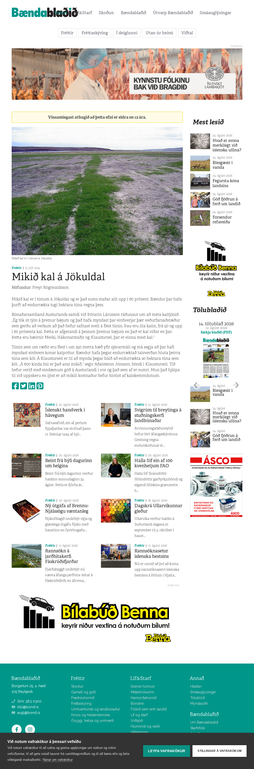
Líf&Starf (83, 12)
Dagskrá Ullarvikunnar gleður (158, 508)
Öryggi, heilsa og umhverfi (92, 721)
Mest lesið (208, 122)
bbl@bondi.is (27, 707)
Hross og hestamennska (90, 715)
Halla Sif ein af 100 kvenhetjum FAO (153, 463)
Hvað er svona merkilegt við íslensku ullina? (227, 145)
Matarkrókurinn (142, 692)
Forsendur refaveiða (222, 220)
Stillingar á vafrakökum (219, 751)
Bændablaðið (133, 12)
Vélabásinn (139, 732)
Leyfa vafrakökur (166, 751)
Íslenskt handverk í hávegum (65, 412)
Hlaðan (195, 686)
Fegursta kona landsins (226, 183)
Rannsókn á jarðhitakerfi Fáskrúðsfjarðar (61, 556)
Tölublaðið (209, 309)
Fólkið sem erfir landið (149, 709)
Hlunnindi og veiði (145, 726)
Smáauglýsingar (215, 12)
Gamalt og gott (83, 692)
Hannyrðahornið (144, 698)
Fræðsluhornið (83, 698)
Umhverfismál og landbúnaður (95, 709)
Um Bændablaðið (204, 722)
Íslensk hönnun (143, 686)
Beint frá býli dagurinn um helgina (68, 463)
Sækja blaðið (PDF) (216, 332)
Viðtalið (137, 721)
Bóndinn (137, 703)
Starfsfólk (197, 728)
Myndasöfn (199, 703)
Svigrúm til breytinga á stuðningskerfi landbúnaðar (158, 415)
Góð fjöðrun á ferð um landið (226, 201)
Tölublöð (197, 698)
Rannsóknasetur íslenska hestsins (151, 553)
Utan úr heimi (159, 32)
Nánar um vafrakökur (58, 760)
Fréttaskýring (95, 32)
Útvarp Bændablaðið (173, 12)
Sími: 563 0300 (28, 701)
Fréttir (61, 12)
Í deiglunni (126, 32)
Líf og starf (139, 715)
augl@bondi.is (28, 713)
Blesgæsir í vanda (223, 165)
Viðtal (187, 32)
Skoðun (106, 12)
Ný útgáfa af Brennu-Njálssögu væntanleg (67, 508)
